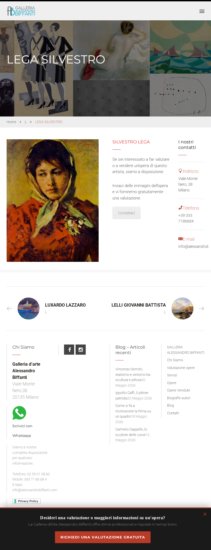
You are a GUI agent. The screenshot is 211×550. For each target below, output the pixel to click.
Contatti (173, 413)
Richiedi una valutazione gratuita (102, 537)
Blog (170, 405)
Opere (171, 383)
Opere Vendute (178, 390)
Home (11, 122)
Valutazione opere (181, 368)
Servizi (172, 375)
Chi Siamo (175, 360)
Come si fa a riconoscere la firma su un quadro (133, 411)
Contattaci (126, 213)
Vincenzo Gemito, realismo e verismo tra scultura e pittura (132, 374)
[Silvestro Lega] (53, 200)
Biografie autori (178, 398)
